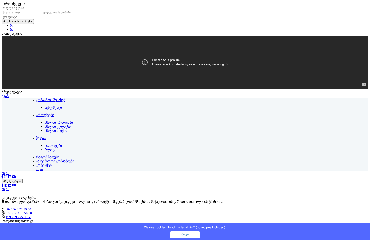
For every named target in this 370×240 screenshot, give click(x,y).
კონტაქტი (44, 165)
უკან (5, 96)
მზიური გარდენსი (59, 122)
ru (41, 169)
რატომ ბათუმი (47, 157)
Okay (185, 234)
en (37, 169)
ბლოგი (50, 149)
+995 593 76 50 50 (19, 213)
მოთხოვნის (17, 21)
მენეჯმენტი (53, 107)
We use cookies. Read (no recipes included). (185, 227)
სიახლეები (53, 145)
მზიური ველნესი (58, 126)
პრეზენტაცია (12, 181)
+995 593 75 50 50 (18, 209)
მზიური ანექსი (56, 130)
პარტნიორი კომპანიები (55, 161)
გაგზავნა (26, 21)
